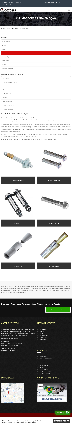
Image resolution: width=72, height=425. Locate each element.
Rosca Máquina (7, 101)
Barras (4, 49)
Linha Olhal (5, 60)
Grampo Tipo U (6, 57)
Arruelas (4, 45)
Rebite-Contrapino (44, 344)
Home (3, 28)
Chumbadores (6, 53)
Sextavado (5, 78)
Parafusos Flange (7, 109)
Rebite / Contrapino (7, 68)
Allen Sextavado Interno (9, 82)
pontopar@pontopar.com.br (52, 2)
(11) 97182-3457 (7, 4)
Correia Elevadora (7, 90)
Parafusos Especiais (8, 105)
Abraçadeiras (6, 41)
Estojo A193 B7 (7, 94)
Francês (5, 97)
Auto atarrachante (7, 86)
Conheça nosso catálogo (58, 310)
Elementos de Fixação (12, 28)
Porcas (4, 64)
